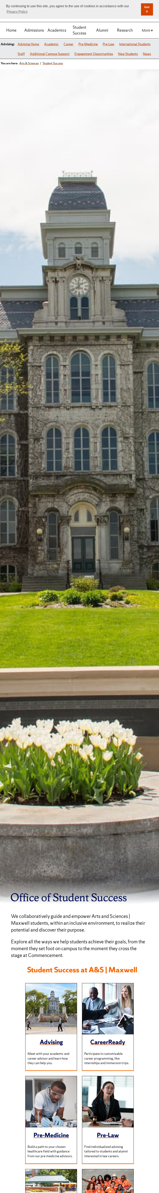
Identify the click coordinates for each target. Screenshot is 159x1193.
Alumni (102, 30)
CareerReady (107, 1042)
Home (11, 30)
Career (68, 44)
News (147, 54)
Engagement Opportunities (94, 54)
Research (125, 30)
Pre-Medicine (88, 44)
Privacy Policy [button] (17, 11)
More (146, 30)
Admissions (34, 30)
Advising (51, 1042)
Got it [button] (146, 9)
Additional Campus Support (50, 54)
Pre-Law (108, 44)
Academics (56, 30)
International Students (135, 44)
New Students (128, 54)
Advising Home (28, 44)
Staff (21, 54)
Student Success (79, 30)
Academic (51, 44)
